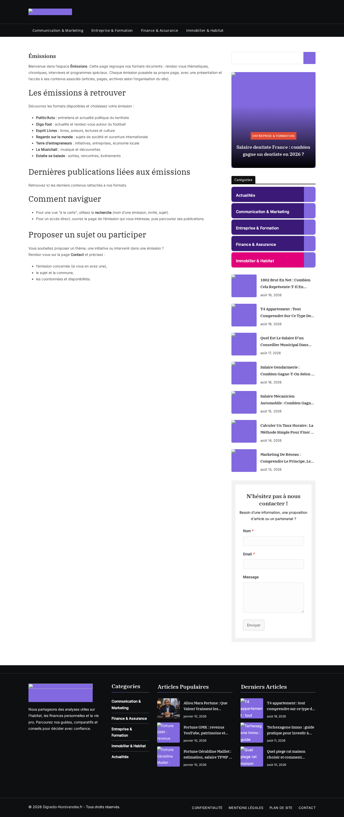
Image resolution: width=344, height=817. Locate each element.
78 (309, 243)
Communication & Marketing (57, 30)
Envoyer (253, 625)
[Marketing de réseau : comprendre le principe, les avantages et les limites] (244, 460)
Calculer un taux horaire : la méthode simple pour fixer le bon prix (287, 429)
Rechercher (309, 57)
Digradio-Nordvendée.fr (62, 807)
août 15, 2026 (271, 411)
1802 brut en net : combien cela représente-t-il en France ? (285, 284)
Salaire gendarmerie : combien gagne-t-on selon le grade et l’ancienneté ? (288, 371)
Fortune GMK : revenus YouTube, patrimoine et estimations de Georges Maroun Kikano (204, 730)
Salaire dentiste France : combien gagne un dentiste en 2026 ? (273, 150)
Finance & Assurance (159, 30)
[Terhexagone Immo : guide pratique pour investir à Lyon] (251, 732)
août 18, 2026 (271, 324)
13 (309, 210)
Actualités (245, 195)
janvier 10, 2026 (195, 716)
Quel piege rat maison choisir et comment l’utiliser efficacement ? (288, 754)
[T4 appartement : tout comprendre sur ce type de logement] (244, 315)
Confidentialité (207, 808)
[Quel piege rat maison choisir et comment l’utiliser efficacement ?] (251, 756)
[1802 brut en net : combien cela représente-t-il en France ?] (244, 286)
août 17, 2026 (270, 353)
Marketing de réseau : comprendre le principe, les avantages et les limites (286, 458)
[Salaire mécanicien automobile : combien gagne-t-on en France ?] (244, 402)
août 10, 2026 (276, 765)
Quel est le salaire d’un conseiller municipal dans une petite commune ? (284, 342)
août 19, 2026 (271, 295)
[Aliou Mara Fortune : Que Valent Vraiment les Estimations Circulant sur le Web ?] (168, 708)
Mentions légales (246, 808)
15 (309, 194)
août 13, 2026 (271, 469)
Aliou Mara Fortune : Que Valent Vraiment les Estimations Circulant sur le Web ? (206, 706)
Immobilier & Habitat (204, 30)
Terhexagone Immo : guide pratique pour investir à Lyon (290, 730)
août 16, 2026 (271, 382)
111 (309, 227)
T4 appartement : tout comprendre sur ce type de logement (285, 313)
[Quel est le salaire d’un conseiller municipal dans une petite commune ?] (244, 344)
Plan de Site (281, 808)
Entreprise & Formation (112, 30)
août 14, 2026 (271, 440)
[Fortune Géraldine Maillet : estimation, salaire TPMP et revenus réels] (168, 756)
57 (309, 260)
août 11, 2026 (276, 740)
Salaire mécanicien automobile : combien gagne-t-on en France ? (287, 400)
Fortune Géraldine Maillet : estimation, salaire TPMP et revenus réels (208, 754)
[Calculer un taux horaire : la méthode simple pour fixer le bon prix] (244, 431)
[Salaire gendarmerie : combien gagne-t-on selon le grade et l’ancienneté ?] (244, 373)
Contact (307, 808)
